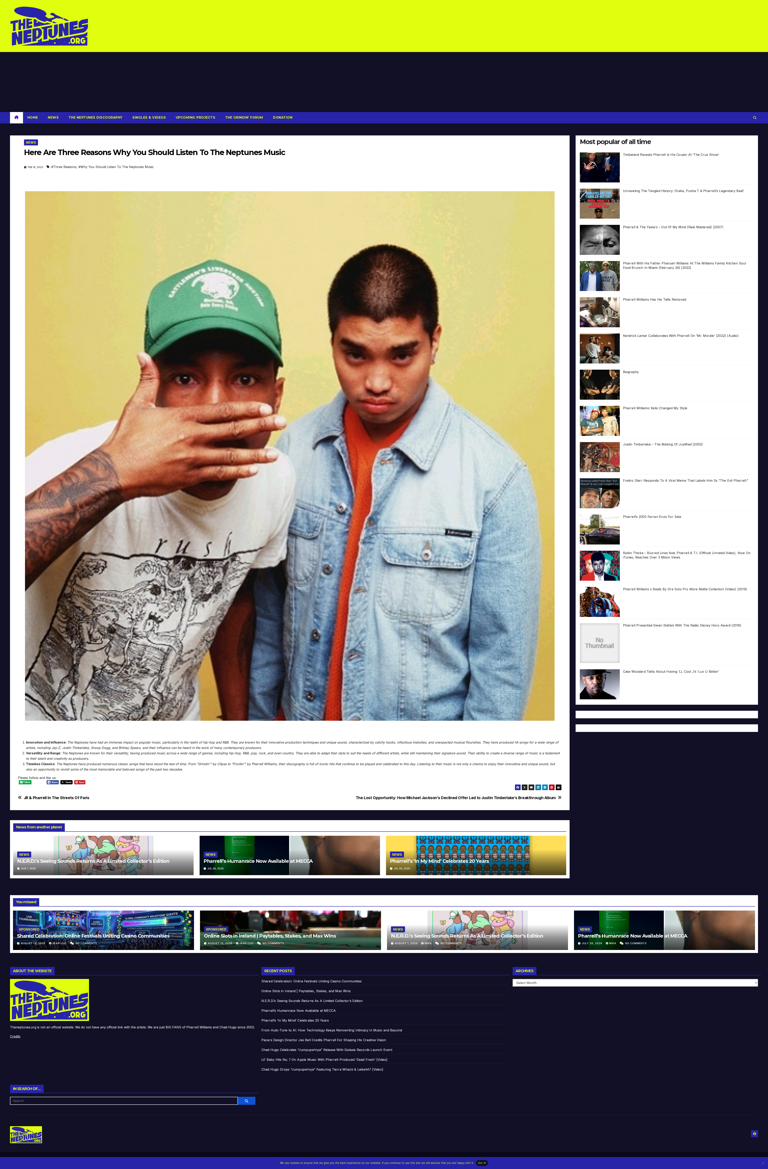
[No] (763, 1163)
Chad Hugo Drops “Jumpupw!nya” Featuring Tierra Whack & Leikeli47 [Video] (322, 1069)
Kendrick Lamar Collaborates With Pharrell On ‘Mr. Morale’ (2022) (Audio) (681, 336)
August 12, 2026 (220, 943)
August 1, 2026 (406, 943)
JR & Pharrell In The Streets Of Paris (56, 798)
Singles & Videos (148, 117)
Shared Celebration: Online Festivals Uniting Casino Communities (93, 936)
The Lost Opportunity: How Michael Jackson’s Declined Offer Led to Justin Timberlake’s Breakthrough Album (456, 798)
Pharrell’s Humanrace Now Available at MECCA (258, 861)
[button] (754, 118)
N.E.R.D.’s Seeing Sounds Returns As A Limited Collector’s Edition (93, 861)
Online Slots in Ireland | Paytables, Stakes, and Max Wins (270, 936)
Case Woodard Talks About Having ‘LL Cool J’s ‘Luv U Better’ (671, 672)
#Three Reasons (63, 167)
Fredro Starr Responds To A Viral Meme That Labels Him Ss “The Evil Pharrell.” (685, 480)
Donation (282, 117)
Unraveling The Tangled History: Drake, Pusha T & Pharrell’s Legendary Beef (683, 191)
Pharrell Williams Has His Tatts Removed (654, 299)
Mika (428, 943)
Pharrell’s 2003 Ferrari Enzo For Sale (652, 517)
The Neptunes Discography (95, 117)
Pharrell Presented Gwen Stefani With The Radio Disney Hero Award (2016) (682, 625)
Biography (631, 372)
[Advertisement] (384, 82)
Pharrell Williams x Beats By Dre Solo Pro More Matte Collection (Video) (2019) (685, 589)
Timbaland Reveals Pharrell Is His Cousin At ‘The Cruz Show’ (671, 155)
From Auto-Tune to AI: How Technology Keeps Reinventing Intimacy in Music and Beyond (331, 1030)
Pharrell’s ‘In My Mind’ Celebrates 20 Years (439, 861)
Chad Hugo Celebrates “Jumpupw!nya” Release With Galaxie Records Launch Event (326, 1050)
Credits (15, 1036)
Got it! (482, 1162)
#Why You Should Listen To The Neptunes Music (116, 167)
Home (32, 117)
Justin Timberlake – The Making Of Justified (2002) (663, 444)
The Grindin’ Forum (243, 117)
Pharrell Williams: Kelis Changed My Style (655, 408)
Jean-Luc (59, 943)
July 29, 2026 (592, 943)
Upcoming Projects (195, 117)
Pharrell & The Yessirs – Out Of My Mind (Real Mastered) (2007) (673, 227)
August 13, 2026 (33, 943)
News (53, 117)
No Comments (86, 943)
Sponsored (29, 929)
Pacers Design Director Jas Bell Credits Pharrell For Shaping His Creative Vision (323, 1040)
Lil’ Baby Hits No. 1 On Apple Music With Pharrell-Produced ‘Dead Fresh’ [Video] (324, 1060)
